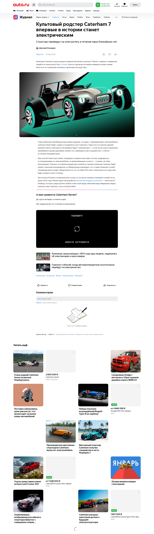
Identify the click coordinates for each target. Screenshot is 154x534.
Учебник (107, 17)
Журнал (88, 11)
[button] (61, 361)
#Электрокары (68, 276)
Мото (32, 11)
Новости (56, 17)
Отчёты (60, 11)
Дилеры (96, 11)
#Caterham (51, 276)
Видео (72, 17)
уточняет (64, 64)
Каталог (52, 11)
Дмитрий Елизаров (47, 48)
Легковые (20, 11)
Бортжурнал (77, 11)
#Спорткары (40, 276)
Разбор (80, 17)
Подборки (97, 17)
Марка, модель (41, 17)
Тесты (64, 17)
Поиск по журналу (131, 17)
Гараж (68, 11)
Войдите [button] (39, 303)
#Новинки (78, 276)
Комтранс (43, 11)
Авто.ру (21, 5)
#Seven (58, 276)
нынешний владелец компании (89, 181)
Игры (88, 17)
